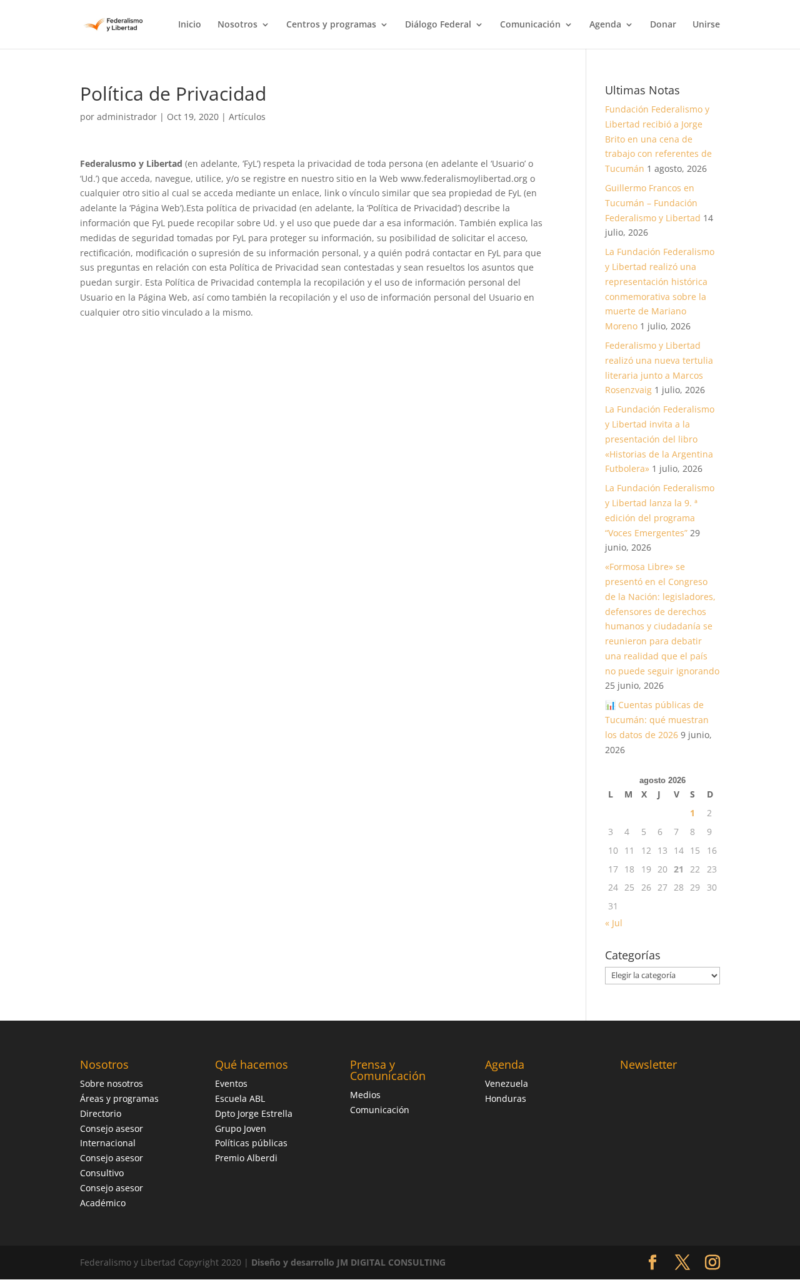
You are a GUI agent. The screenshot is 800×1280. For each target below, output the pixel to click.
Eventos (231, 1083)
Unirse (706, 25)
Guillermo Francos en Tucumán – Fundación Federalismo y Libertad (653, 203)
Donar (663, 25)
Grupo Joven (240, 1128)
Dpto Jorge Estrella (253, 1113)
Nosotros (238, 25)
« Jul (613, 923)
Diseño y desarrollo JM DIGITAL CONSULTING (348, 1262)
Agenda (605, 25)
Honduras (505, 1098)
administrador (127, 116)
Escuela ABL (240, 1098)
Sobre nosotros (111, 1083)
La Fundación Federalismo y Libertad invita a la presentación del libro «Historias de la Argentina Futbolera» (659, 438)
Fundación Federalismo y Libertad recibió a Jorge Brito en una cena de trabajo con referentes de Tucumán (658, 138)
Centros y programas (331, 25)
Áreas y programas (119, 1098)
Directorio (100, 1113)
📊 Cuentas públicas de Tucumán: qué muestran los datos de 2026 (657, 720)
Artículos (247, 116)
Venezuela (506, 1083)
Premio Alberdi (246, 1158)
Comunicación (530, 25)
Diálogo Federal (438, 25)
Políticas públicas (251, 1143)
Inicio (189, 25)
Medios (365, 1095)
